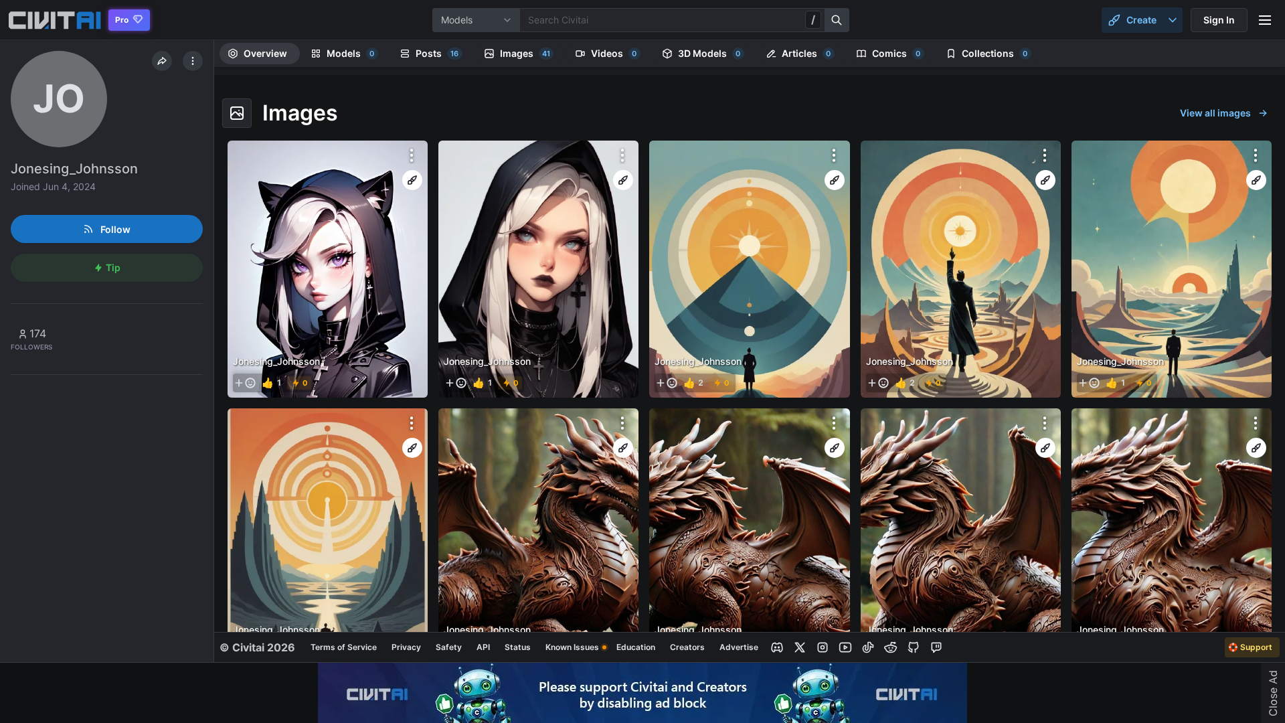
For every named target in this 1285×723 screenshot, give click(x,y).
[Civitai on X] (799, 647)
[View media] (328, 269)
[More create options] (1173, 20)
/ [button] (813, 19)
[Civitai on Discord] (777, 647)
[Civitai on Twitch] (936, 647)
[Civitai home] (54, 20)
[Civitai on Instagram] (822, 647)
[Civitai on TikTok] (868, 647)
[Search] (837, 20)
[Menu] (1265, 20)
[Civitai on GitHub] (913, 647)
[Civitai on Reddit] (890, 647)
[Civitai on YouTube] (845, 647)
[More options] (411, 155)
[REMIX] (412, 180)
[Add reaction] (245, 383)
